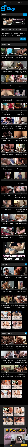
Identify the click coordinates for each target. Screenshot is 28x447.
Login (16, 2)
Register (21, 2)
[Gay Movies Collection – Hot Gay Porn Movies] (11, 8)
